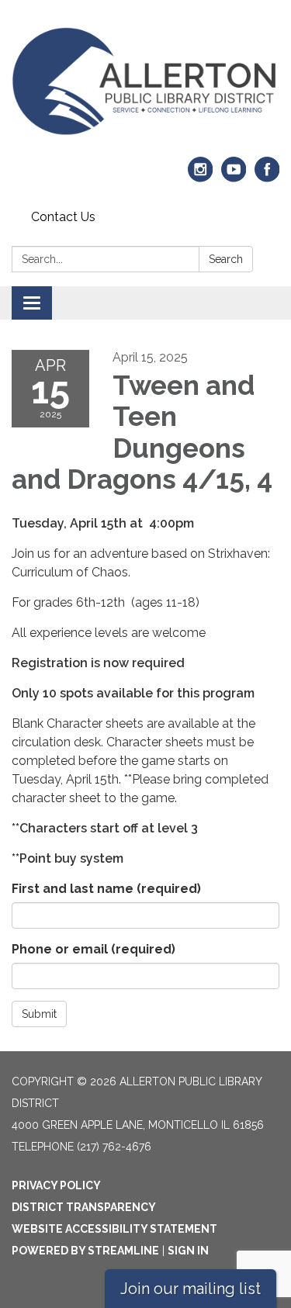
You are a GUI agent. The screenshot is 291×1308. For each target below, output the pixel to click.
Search (226, 259)
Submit (39, 1014)
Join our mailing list (190, 1288)
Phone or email (93, 949)
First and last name (106, 888)
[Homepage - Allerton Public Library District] (145, 81)
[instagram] (200, 176)
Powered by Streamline (85, 1250)
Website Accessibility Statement (114, 1229)
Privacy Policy (56, 1185)
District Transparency (84, 1207)
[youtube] (234, 176)
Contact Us (63, 216)
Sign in (188, 1250)
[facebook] (267, 176)
